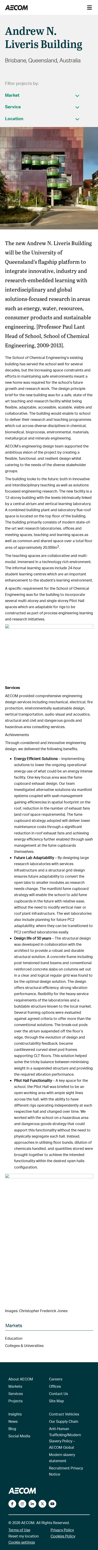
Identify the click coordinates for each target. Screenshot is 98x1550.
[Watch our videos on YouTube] (52, 1504)
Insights (15, 1414)
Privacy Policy (62, 1529)
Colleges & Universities (24, 1345)
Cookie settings (21, 1542)
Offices (55, 1386)
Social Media (19, 1435)
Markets (15, 1386)
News (13, 1421)
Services (15, 1393)
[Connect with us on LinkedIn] (32, 1504)
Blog (12, 1428)
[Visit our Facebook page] (12, 1504)
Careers (55, 1379)
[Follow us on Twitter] (42, 1504)
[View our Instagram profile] (22, 1504)
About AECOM (20, 1379)
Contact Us (58, 1393)
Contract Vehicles (64, 1414)
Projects (15, 1400)
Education (13, 1338)
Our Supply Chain (63, 1421)
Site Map (56, 1400)
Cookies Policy (63, 1536)
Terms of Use (19, 1529)
